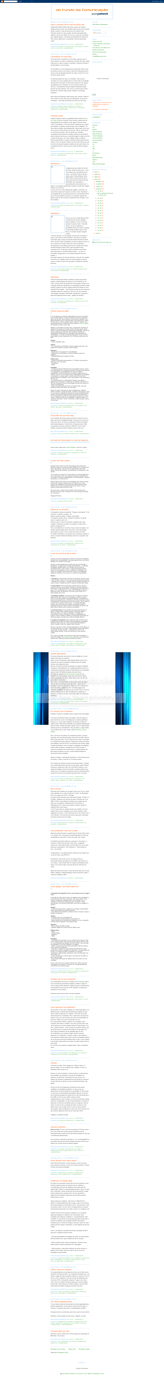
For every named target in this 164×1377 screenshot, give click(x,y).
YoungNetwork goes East (99, 56)
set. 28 (99, 198)
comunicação (62, 1172)
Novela (70, 1150)
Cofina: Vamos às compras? (61, 1269)
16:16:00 (70, 820)
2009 (95, 174)
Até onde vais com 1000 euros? (101, 47)
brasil (68, 269)
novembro (99, 184)
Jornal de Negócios (71, 447)
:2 (92, 151)
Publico (94, 129)
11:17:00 (70, 203)
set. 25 (99, 203)
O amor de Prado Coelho (60, 461)
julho (97, 233)
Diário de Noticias (97, 131)
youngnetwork (68, 48)
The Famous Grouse (67, 637)
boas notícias (62, 822)
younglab (83, 1323)
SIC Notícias (95, 153)
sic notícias (59, 48)
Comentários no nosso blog (61, 57)
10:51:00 (70, 450)
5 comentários (78, 776)
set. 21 (99, 205)
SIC (93, 146)
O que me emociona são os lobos (63, 553)
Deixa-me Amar (69, 1149)
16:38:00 (70, 1289)
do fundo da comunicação (66, 46)
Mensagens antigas (84, 1349)
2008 (95, 177)
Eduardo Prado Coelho (65, 501)
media (85, 153)
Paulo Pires (77, 1150)
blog (83, 981)
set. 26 (99, 200)
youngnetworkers (67, 1324)
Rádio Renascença (97, 157)
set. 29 (99, 191)
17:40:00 (70, 431)
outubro (98, 186)
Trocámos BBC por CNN (60, 1331)
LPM (84, 999)
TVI (83, 1150)
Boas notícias (56, 789)
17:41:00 (70, 44)
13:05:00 (70, 541)
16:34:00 (70, 1319)
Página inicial (72, 1349)
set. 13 (99, 220)
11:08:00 (70, 298)
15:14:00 (70, 1170)
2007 (95, 179)
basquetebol (62, 643)
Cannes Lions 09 (97, 41)
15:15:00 (70, 1118)
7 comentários (78, 1319)
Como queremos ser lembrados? (63, 1007)
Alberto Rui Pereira (64, 1258)
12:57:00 (70, 1146)
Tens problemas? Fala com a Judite (64, 831)
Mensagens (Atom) (63, 1352)
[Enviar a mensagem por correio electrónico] (83, 266)
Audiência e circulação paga (61, 1181)
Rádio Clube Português (98, 164)
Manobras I (55, 277)
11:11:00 (70, 266)
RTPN (94, 155)
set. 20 (99, 208)
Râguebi (62, 645)
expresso (78, 778)
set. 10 (99, 225)
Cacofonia (61, 1149)
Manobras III (55, 164)
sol (67, 780)
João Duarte (79, 46)
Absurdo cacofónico (58, 1127)
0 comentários (78, 266)
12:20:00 (70, 1255)
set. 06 (99, 230)
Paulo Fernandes (60, 1293)
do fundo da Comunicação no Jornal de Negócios (69, 440)
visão (70, 780)
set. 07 (99, 227)
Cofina (60, 1291)
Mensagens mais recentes (58, 1349)
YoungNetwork (96, 117)
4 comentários (78, 641)
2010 (95, 172)
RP (60, 972)
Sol (62, 714)
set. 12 (99, 223)
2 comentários (78, 203)
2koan (60, 433)
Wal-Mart (59, 407)
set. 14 (99, 218)
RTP (93, 149)
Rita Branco (67, 1323)
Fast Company (84, 323)
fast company (79, 405)
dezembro (99, 181)
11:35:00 (70, 1050)
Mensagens (98, 33)
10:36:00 (70, 403)
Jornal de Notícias (97, 140)
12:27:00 (70, 996)
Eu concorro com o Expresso (62, 711)
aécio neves (61, 269)
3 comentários (78, 44)
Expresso (78, 729)
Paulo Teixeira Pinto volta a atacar (63, 1161)
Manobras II (55, 213)
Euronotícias (64, 107)
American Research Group (72, 674)
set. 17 (99, 215)
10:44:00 (70, 776)
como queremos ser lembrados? (68, 1052)
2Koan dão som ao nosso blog (62, 415)
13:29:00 (70, 104)
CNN (59, 1341)
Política (94, 54)
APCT (72, 1258)
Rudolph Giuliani (80, 301)
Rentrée (54, 1063)
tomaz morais (70, 645)
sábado (62, 780)
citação (60, 452)
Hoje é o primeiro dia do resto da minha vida (67, 25)
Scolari (64, 972)
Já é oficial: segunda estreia (61, 1302)
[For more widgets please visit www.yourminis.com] (82, 1373)
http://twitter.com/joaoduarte (100, 24)
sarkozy (86, 205)
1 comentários (78, 104)
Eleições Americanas (98, 50)
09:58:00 (70, 878)
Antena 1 (94, 159)
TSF (93, 161)
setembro (98, 189)
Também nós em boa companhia (63, 979)
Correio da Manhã (97, 138)
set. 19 (99, 210)
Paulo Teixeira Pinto (64, 1174)
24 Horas (94, 142)
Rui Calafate (79, 205)
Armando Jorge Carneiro (65, 106)
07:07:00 (70, 151)
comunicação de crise (65, 971)
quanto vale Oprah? (81, 701)
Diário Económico (97, 133)
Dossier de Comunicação (99, 52)
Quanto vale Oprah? (58, 654)
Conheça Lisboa (57, 116)
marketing (54, 1174)
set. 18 (99, 213)
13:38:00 (70, 641)
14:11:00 (70, 968)
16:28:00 (70, 1339)
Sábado (53, 731)
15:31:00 (70, 699)
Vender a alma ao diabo (60, 311)
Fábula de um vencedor (60, 509)
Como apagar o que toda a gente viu (64, 886)
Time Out (53, 155)
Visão (83, 729)
